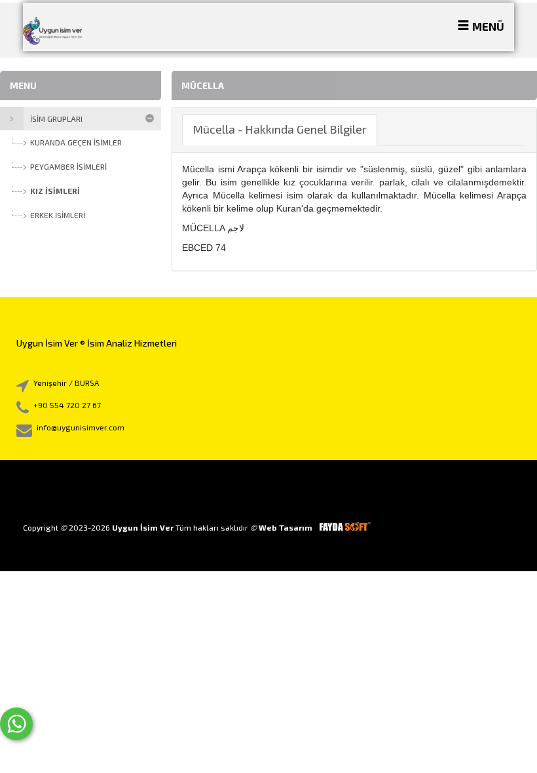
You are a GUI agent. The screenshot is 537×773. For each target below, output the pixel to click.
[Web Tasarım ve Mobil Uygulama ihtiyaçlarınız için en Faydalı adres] (344, 527)
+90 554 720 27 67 (67, 404)
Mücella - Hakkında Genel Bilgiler (280, 129)
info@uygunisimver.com (80, 427)
